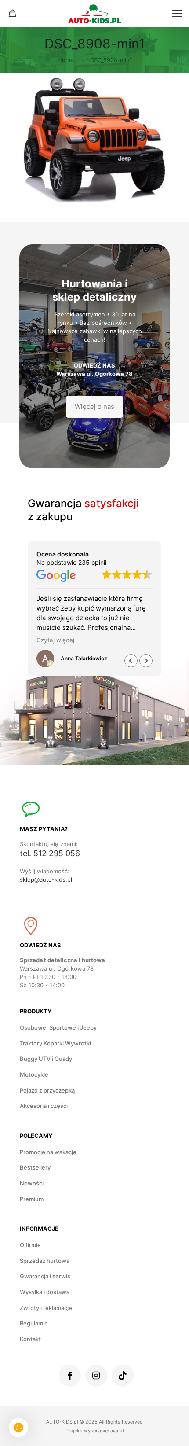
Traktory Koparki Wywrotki (55, 1043)
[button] (146, 660)
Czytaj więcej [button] (55, 640)
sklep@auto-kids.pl (46, 879)
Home (66, 59)
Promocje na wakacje (48, 1151)
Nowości (32, 1183)
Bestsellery (35, 1167)
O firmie (30, 1244)
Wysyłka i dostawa (44, 1291)
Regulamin (34, 1323)
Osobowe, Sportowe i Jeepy (58, 1027)
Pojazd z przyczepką (47, 1090)
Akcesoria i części (44, 1105)
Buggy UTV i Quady (46, 1058)
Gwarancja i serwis (45, 1276)
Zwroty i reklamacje (46, 1307)
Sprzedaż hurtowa (44, 1260)
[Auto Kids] (94, 13)
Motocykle (34, 1074)
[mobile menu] (177, 13)
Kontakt (30, 1339)
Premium (32, 1199)
